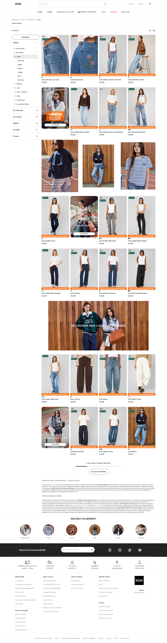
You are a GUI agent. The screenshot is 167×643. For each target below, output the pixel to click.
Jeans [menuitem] (103, 12)
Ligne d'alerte (48, 604)
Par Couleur (17, 117)
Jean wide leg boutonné (107, 293)
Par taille (16, 130)
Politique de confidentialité (70, 638)
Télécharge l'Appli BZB (139, 567)
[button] (67, 37)
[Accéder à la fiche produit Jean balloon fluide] (141, 375)
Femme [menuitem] (39, 12)
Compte (140, 4)
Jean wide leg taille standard (137, 293)
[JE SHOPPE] (55, 108)
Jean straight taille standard (79, 132)
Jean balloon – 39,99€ (50, 189)
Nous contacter (104, 580)
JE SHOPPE (55, 125)
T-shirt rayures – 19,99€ (51, 187)
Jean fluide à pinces (77, 451)
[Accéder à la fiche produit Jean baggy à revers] (113, 427)
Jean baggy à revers (106, 451)
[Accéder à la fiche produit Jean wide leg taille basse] (141, 108)
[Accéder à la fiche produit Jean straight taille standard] (84, 108)
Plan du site (125, 638)
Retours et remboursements (109, 588)
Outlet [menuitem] (114, 12)
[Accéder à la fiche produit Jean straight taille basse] (113, 216)
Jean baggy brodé (76, 80)
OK (92, 550)
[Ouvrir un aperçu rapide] (66, 37)
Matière (16, 123)
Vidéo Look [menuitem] (125, 12)
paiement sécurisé (95, 567)
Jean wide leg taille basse (136, 132)
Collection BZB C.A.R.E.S (51, 584)
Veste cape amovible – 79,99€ (53, 181)
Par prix (16, 136)
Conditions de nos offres (43, 638)
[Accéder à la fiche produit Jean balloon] (113, 375)
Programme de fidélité (23, 584)
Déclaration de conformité (52, 607)
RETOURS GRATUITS (72, 567)
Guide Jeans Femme (106, 614)
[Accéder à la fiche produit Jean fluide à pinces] (84, 427)
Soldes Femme (20, 614)
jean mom (84, 505)
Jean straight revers (48, 241)
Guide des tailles (104, 606)
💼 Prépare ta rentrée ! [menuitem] (87, 12)
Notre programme (49, 580)
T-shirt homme (20, 626)
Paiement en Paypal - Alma (27, 567)
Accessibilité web (49, 596)
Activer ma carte (77, 588)
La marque (19, 580)
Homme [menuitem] (49, 12)
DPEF (116, 638)
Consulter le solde (77, 584)
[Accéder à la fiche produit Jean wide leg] (84, 269)
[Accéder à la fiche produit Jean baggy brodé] (84, 55)
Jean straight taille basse (107, 241)
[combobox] (73, 4)
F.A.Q (100, 584)
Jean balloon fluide (134, 399)
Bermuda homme (21, 630)
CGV (56, 638)
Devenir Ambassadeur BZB (24, 588)
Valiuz (109, 638)
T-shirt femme (20, 622)
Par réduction (18, 110)
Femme (16, 43)
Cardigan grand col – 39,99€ (52, 184)
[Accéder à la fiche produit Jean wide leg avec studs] (55, 55)
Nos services (103, 596)
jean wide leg (97, 505)
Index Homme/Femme (51, 611)
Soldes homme (20, 618)
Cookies (101, 638)
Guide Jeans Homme (106, 610)
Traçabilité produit (49, 592)
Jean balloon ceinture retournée (110, 80)
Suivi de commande (106, 592)
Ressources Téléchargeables (25, 600)
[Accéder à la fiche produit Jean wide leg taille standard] (141, 269)
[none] (25, 48)
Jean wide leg (75, 293)
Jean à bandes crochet (136, 80)
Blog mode (19, 604)
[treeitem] (20, 49)
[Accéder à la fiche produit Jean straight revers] (55, 216)
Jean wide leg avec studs (50, 80)
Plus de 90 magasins (117, 567)
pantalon (53, 484)
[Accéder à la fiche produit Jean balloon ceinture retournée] (113, 55)
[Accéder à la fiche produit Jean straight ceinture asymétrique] (113, 108)
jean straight (76, 505)
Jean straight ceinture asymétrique (111, 132)
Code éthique (47, 600)
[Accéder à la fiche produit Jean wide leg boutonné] (113, 269)
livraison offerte (50, 567)
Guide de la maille (105, 618)
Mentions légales (89, 638)
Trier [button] (153, 30)
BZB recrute (19, 592)
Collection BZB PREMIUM (51, 588)
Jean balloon (103, 399)
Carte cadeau (75, 580)
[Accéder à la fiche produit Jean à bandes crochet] (141, 55)
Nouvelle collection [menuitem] (65, 12)
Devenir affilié (20, 596)
